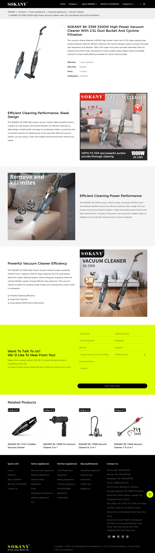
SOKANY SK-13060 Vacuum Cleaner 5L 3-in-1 (93, 446)
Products (22, 12)
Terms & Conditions (64, 550)
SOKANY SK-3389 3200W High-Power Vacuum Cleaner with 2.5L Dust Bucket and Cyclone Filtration (54, 15)
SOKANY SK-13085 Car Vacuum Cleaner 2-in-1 (59, 446)
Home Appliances (37, 12)
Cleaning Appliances (57, 12)
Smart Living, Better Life (18, 550)
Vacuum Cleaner (76, 12)
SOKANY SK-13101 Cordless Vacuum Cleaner (22, 446)
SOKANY (11, 12)
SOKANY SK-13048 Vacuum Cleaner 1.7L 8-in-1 (128, 446)
